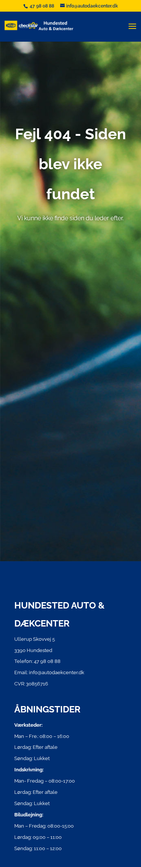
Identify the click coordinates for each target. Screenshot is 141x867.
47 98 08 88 (42, 6)
